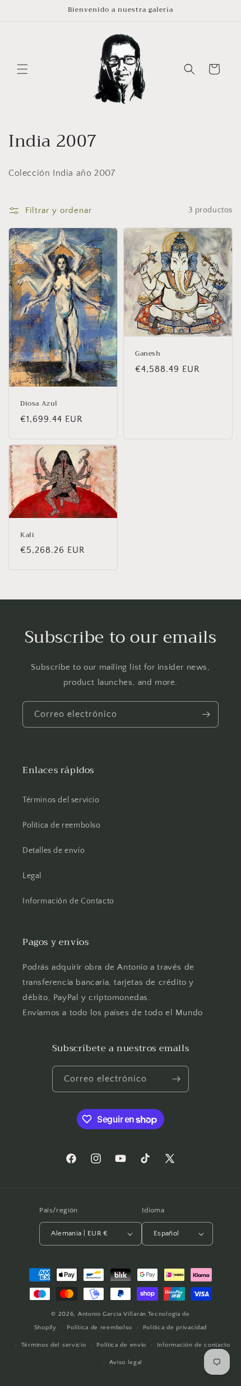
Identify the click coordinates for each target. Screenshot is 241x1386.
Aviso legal (126, 1362)
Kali (27, 535)
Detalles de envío (53, 850)
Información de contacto (193, 1345)
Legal (31, 875)
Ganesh (148, 353)
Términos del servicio (61, 800)
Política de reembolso (61, 825)
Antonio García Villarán (112, 1314)
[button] (22, 69)
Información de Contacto (68, 901)
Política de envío (121, 1345)
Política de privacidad (175, 1327)
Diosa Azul (39, 403)
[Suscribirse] (205, 714)
